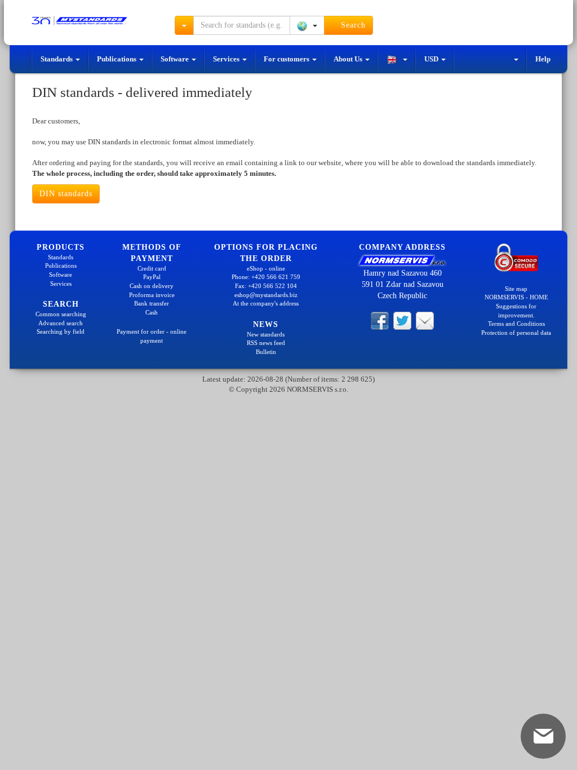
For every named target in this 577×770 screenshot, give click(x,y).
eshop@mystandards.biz (266, 294)
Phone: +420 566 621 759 (266, 276)
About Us (349, 59)
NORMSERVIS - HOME (516, 297)
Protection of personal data (516, 332)
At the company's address (266, 303)
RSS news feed (266, 342)
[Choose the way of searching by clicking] (184, 25)
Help (543, 59)
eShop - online (266, 268)
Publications (117, 59)
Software (175, 59)
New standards (266, 334)
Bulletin (266, 351)
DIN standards (65, 193)
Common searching (60, 314)
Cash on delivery (152, 285)
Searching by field (61, 331)
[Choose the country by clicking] (307, 25)
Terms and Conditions (516, 323)
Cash (151, 312)
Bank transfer (151, 303)
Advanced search (60, 323)
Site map (516, 288)
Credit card (151, 268)
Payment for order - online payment (152, 336)
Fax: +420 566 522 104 (266, 285)
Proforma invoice (152, 294)
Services (227, 59)
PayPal (152, 276)
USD (432, 59)
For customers (287, 59)
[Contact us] (425, 320)
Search (352, 25)
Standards (57, 59)
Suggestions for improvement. (516, 310)
